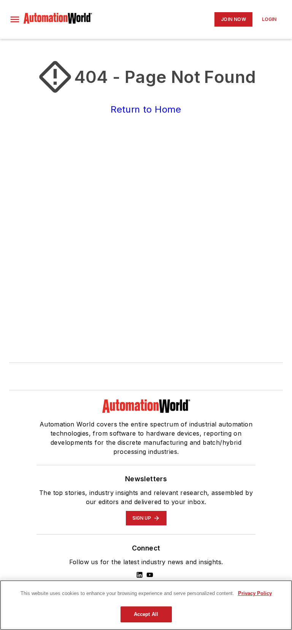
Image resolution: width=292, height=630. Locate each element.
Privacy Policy (255, 593)
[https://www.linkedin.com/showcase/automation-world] (139, 575)
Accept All (146, 614)
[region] (146, 605)
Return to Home (146, 109)
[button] (15, 19)
